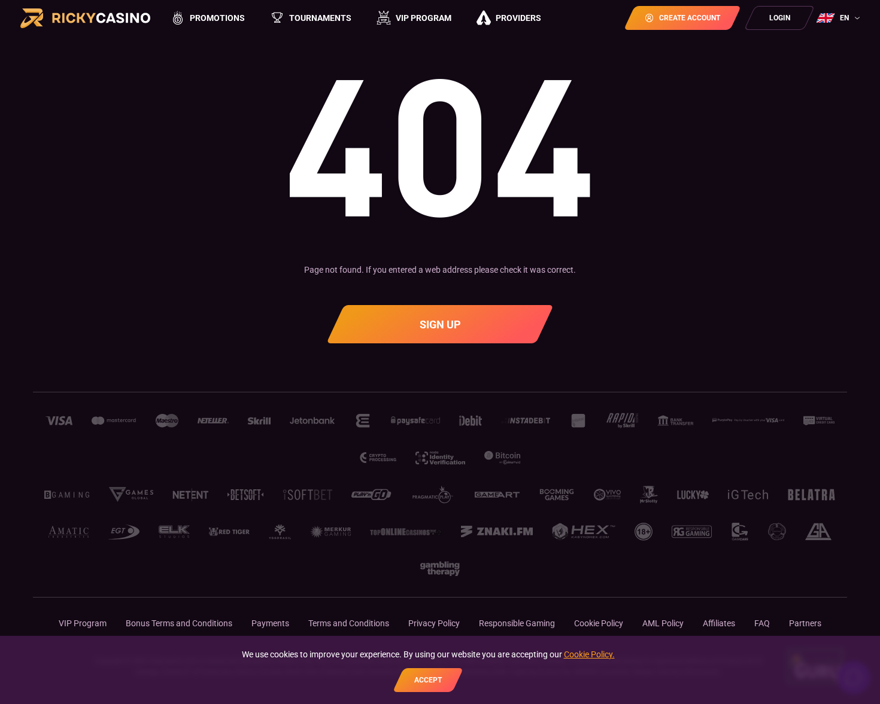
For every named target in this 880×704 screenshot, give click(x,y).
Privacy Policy (434, 623)
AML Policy (663, 623)
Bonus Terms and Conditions (179, 623)
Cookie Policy (598, 623)
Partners (805, 623)
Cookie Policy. (589, 654)
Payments (270, 623)
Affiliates (719, 623)
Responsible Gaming (517, 623)
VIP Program (83, 623)
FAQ (762, 623)
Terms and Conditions (348, 623)
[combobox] (839, 18)
